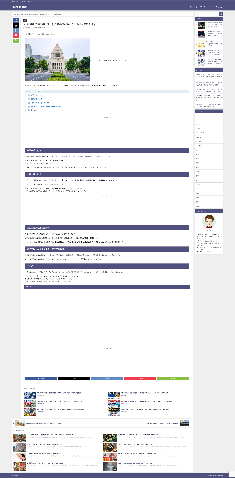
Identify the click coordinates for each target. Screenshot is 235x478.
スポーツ (198, 137)
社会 (197, 189)
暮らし (198, 180)
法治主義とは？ (35, 95)
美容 (197, 193)
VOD (197, 119)
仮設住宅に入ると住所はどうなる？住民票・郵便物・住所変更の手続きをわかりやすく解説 (209, 98)
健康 (197, 167)
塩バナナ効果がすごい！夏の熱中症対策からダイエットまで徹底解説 (214, 43)
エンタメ (198, 124)
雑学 (25, 20)
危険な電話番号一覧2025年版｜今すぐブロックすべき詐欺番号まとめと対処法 (214, 24)
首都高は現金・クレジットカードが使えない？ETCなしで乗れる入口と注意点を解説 (214, 52)
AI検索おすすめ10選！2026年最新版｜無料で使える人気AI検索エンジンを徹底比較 (214, 61)
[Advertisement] (107, 132)
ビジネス (198, 145)
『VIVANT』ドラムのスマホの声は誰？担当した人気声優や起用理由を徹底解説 (214, 33)
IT (196, 115)
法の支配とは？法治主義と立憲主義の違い (45, 106)
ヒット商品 (199, 141)
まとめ (32, 110)
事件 (197, 154)
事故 (197, 158)
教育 (197, 176)
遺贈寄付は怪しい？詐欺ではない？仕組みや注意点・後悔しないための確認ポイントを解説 (209, 76)
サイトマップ (193, 7)
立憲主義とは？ (35, 99)
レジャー (198, 150)
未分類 (198, 184)
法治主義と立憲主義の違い (39, 103)
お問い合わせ (218, 7)
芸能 (197, 197)
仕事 (197, 163)
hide (39, 91)
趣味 (197, 202)
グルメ (198, 128)
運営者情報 (15, 475)
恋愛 (197, 171)
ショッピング (200, 132)
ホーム (186, 7)
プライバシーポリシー (205, 7)
